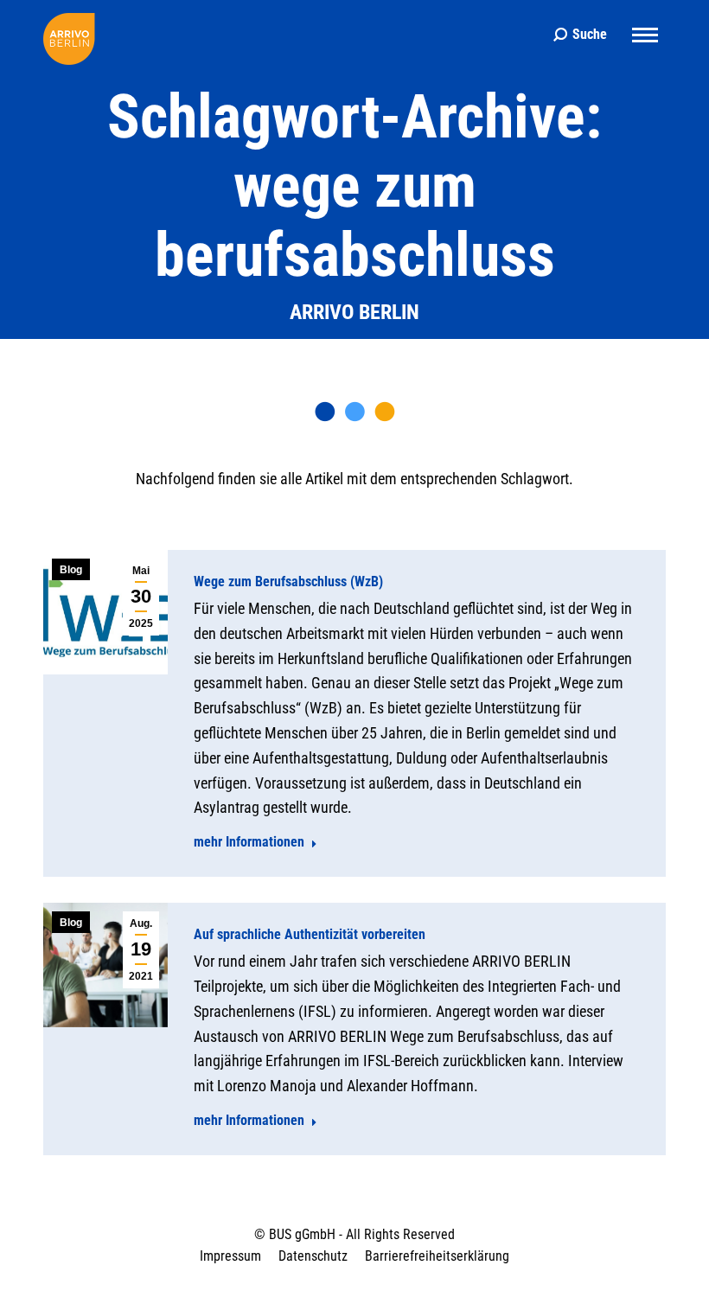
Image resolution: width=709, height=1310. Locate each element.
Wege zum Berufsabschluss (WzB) (288, 581)
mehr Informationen (249, 842)
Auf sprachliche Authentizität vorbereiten (309, 934)
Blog (71, 570)
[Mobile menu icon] (645, 35)
